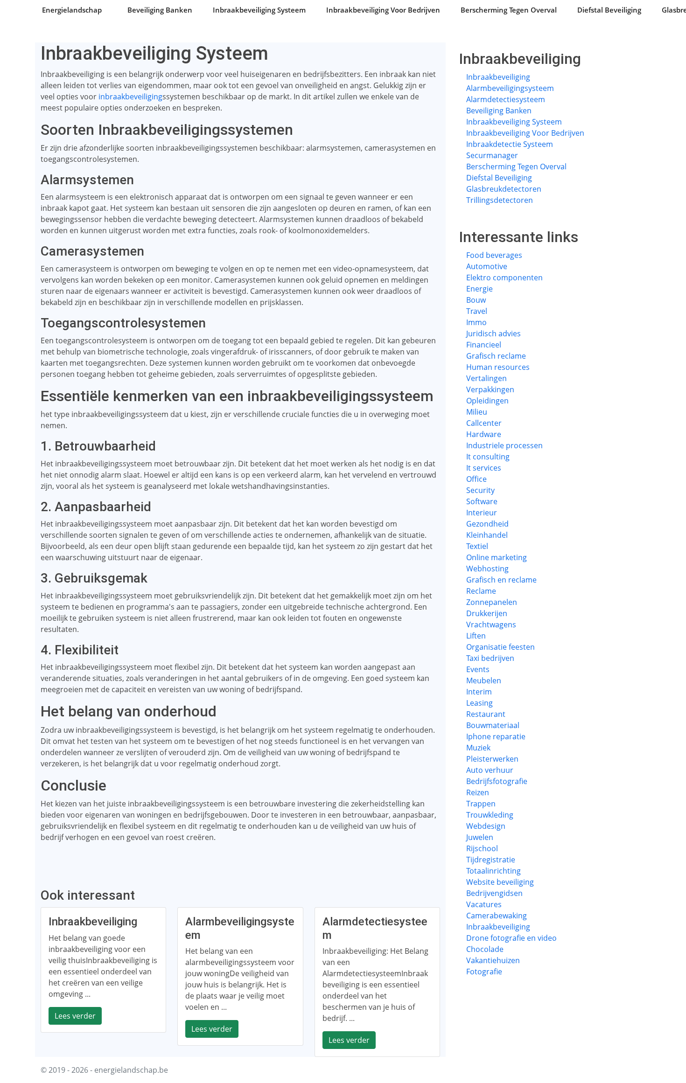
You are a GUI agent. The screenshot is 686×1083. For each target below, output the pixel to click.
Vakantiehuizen (493, 960)
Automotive (486, 266)
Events (478, 669)
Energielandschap (72, 9)
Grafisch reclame (496, 356)
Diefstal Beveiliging (609, 9)
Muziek (478, 748)
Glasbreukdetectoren (503, 189)
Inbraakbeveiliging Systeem (259, 9)
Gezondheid (487, 524)
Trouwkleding (489, 815)
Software (481, 501)
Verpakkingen (490, 389)
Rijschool (482, 848)
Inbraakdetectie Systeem (509, 144)
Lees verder (75, 1016)
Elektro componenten (504, 277)
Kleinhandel (487, 535)
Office (476, 479)
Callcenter (484, 423)
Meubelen (483, 680)
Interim (479, 692)
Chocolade (485, 949)
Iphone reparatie (495, 736)
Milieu (476, 412)
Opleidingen (487, 401)
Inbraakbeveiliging (498, 77)
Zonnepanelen (491, 602)
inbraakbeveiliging (130, 96)
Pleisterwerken (492, 759)
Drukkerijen (486, 613)
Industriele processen (504, 445)
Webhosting (487, 568)
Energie (479, 289)
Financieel (483, 345)
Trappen (481, 803)
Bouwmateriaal (492, 725)
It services (483, 468)
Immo (476, 322)
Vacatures (484, 904)
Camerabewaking (496, 915)
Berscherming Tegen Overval (509, 9)
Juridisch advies (493, 333)
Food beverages (494, 255)
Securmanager (492, 155)
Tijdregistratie (490, 859)
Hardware (483, 434)
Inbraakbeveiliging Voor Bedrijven (383, 9)
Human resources (498, 367)
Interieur (481, 512)
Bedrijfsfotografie (496, 781)
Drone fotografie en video (511, 938)
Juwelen (479, 837)
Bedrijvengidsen (494, 893)
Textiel (477, 546)
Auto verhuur (489, 770)
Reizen (477, 792)
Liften (476, 636)
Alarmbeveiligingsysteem (510, 88)
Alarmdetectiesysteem (505, 99)
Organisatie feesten (500, 647)
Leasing (479, 703)
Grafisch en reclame (501, 580)
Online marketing (496, 557)
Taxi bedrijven (490, 658)
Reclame (481, 591)
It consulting (488, 456)
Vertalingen (486, 378)
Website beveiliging (500, 882)
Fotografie (484, 971)
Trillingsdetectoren (499, 200)
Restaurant (485, 714)
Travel (476, 311)
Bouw (476, 300)
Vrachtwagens (491, 624)
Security (480, 490)
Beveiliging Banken (159, 9)
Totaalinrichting (493, 871)
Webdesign (485, 826)
